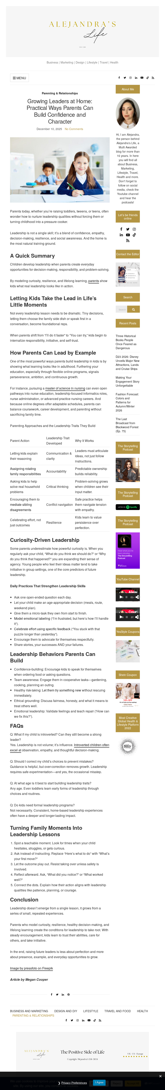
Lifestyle (90, 1011)
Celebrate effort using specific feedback (42, 629)
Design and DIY (65, 1011)
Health (142, 1011)
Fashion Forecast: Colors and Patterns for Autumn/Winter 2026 (127, 402)
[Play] (121, 597)
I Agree (99, 1082)
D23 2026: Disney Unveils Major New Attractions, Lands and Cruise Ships (127, 363)
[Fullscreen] (139, 597)
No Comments (74, 129)
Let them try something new (61, 690)
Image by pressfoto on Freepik (31, 968)
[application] (128, 594)
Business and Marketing (29, 1011)
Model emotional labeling (32, 618)
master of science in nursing (65, 388)
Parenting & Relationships (60, 93)
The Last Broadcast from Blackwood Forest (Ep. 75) (127, 425)
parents (93, 280)
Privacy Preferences (74, 1082)
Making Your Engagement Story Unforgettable (127, 381)
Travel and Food (117, 1011)
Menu (21, 78)
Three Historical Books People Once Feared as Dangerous (126, 342)
